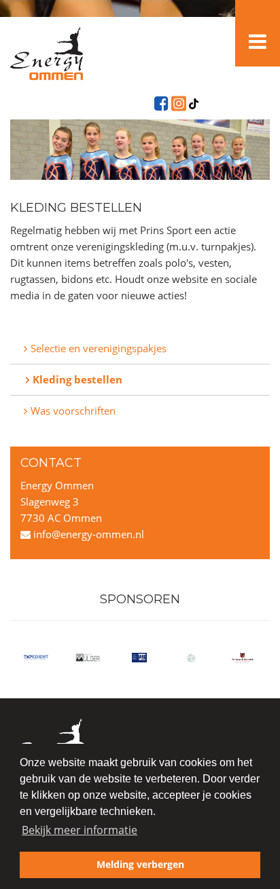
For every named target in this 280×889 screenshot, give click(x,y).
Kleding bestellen (77, 379)
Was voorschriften (73, 410)
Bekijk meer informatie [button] (79, 829)
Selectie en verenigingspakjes (99, 348)
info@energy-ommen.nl (87, 534)
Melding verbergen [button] (140, 864)
